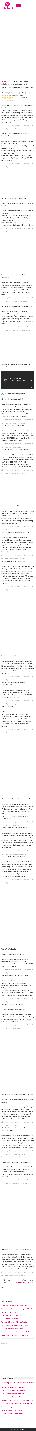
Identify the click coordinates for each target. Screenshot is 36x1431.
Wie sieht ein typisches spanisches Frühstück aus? (17, 1407)
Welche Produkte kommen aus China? (14, 1390)
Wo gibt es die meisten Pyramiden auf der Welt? (17, 1332)
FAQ (11, 81)
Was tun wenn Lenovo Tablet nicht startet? (15, 1325)
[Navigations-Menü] (18, 5)
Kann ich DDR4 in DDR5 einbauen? (12, 1413)
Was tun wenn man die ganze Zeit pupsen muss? (17, 1403)
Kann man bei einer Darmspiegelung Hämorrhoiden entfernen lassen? (18, 1383)
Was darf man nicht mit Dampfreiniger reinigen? (17, 1309)
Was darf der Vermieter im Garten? (13, 1387)
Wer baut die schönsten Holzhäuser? (13, 1394)
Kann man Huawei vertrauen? (11, 1397)
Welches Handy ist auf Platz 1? (11, 1315)
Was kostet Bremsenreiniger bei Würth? (14, 1322)
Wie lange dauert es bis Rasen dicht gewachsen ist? (18, 1400)
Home (4, 81)
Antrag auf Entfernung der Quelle (13, 125)
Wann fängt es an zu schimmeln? (12, 1410)
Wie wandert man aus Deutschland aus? (14, 1305)
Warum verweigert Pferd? (10, 1312)
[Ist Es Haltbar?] (8, 5)
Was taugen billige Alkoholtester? (12, 1328)
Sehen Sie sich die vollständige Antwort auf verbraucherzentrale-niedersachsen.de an (17, 301)
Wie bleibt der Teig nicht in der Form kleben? (16, 1335)
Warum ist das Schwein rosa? (11, 1319)
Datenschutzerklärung (18, 1429)
